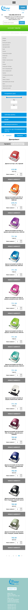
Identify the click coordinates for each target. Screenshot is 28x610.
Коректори (5, 55)
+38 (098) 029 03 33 (15, 15)
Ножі (4, 62)
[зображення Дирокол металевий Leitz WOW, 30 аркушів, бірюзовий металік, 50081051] (14, 357)
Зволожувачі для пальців (8, 81)
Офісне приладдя (15, 33)
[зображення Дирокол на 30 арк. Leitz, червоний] (14, 156)
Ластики (4, 57)
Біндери (4, 40)
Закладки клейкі (6, 47)
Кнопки (4, 51)
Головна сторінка (5, 33)
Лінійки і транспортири (8, 60)
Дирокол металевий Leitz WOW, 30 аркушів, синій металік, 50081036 (14, 264)
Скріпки (4, 73)
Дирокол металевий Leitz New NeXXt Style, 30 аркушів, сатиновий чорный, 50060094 (14, 500)
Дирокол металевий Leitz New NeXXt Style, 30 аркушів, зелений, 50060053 (14, 532)
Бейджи (4, 38)
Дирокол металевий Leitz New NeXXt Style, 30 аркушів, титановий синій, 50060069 (14, 466)
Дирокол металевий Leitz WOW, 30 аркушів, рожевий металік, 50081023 (14, 298)
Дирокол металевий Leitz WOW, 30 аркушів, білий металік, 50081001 (14, 398)
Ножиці (4, 64)
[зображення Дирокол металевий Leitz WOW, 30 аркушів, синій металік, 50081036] (14, 257)
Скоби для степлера (7, 66)
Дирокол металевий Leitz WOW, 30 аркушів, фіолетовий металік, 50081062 (14, 231)
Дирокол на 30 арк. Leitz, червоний (14, 163)
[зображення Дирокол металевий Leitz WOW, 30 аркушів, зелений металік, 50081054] (14, 323)
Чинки (4, 77)
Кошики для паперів (7, 53)
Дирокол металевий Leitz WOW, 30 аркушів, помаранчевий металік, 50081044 (14, 198)
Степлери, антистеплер (8, 75)
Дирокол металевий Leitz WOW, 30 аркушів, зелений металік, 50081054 (14, 331)
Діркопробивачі (6, 44)
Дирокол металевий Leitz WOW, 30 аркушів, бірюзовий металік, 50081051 (14, 365)
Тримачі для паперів (7, 86)
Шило (4, 83)
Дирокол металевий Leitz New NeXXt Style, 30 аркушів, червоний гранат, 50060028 (14, 433)
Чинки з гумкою (6, 79)
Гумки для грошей (7, 88)
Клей (4, 49)
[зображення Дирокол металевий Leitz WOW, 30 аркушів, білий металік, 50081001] (14, 390)
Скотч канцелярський (7, 68)
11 (21, 556)
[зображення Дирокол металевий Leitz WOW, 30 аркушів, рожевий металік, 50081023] (14, 290)
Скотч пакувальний (7, 70)
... (11, 556)
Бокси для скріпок (7, 42)
